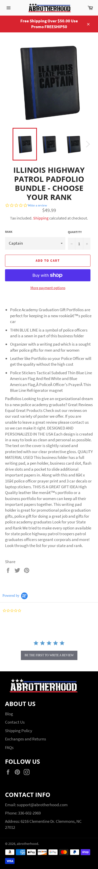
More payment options (47, 287)
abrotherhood (27, 844)
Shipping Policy (18, 730)
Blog (9, 714)
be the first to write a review (49, 655)
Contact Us (15, 722)
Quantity (75, 232)
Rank (8, 232)
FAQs (9, 747)
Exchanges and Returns (25, 739)
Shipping (40, 218)
